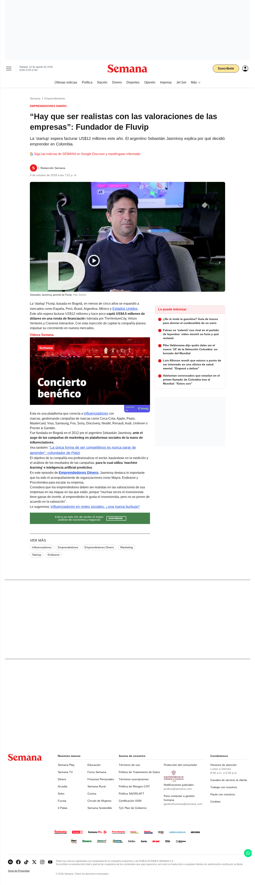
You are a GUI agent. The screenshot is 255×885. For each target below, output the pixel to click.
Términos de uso (129, 764)
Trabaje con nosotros (223, 787)
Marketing (126, 547)
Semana (35, 98)
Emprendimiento (54, 98)
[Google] (10, 861)
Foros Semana (96, 772)
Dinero (62, 779)
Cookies (215, 801)
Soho (61, 793)
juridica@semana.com (178, 788)
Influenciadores (41, 547)
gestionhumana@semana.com (183, 804)
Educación (94, 764)
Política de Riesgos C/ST (134, 786)
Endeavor (54, 554)
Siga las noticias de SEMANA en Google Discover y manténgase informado (87, 154)
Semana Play (66, 764)
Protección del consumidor (180, 764)
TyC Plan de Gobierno (133, 807)
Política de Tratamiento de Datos (139, 772)
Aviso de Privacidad (23, 870)
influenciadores (96, 413)
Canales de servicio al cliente (228, 780)
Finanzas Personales (100, 779)
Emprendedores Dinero (99, 547)
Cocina (91, 793)
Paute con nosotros (222, 794)
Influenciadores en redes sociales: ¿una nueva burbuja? (95, 507)
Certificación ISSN (130, 800)
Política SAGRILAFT (131, 793)
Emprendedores (68, 547)
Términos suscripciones (134, 779)
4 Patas (62, 807)
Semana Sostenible (99, 807)
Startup (36, 554)
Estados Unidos (124, 309)
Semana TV (65, 772)
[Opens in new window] (18, 861)
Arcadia (62, 786)
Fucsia (62, 800)
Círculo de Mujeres (99, 800)
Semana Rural (96, 786)
